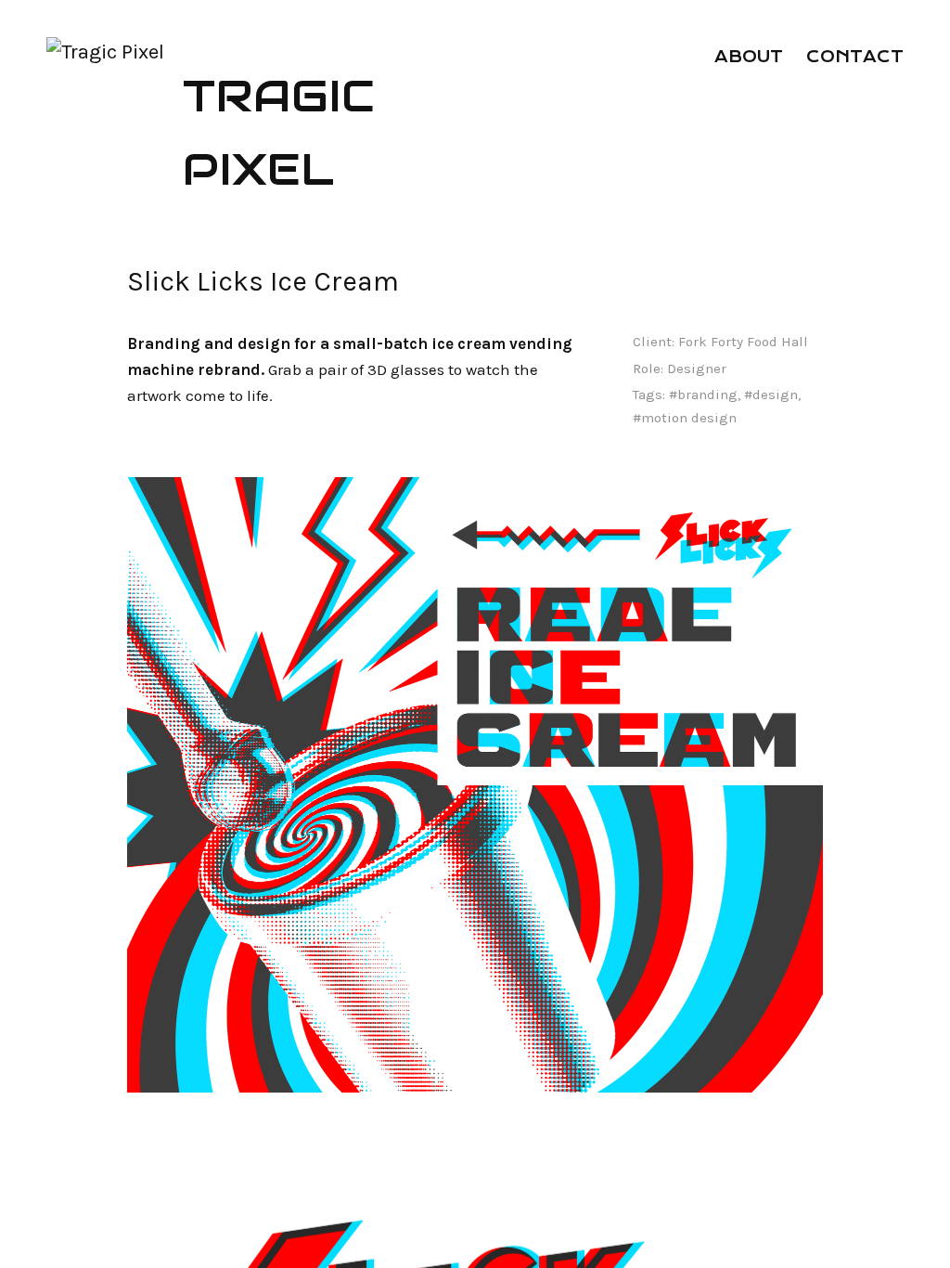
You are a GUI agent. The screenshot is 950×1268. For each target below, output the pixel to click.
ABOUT (748, 56)
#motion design (685, 417)
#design (771, 394)
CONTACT (855, 56)
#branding (703, 394)
